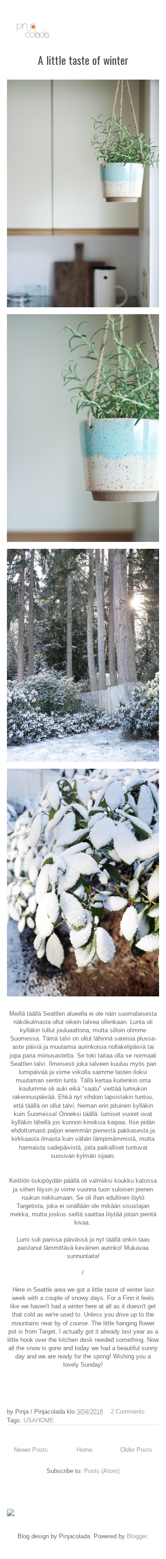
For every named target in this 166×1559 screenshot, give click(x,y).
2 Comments (128, 1411)
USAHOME (39, 1420)
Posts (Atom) (101, 1470)
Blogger (137, 1536)
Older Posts (136, 1449)
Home (84, 1449)
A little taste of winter (83, 60)
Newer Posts (31, 1449)
